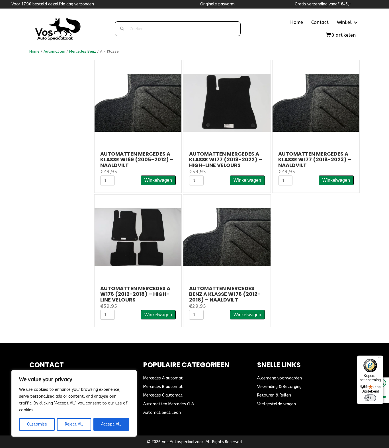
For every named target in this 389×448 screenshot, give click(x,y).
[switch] (370, 398)
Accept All (111, 424)
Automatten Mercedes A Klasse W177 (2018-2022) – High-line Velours (225, 159)
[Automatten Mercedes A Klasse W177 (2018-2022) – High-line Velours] (226, 102)
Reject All (74, 424)
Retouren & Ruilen (274, 395)
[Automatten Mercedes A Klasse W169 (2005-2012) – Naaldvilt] (138, 102)
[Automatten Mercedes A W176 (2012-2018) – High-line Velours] (138, 237)
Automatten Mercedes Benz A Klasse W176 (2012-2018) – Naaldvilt (225, 294)
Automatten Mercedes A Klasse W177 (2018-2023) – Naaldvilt (314, 159)
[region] (74, 403)
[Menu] (379, 359)
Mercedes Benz (82, 51)
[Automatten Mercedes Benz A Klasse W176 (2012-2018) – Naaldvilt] (226, 237)
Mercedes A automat (163, 378)
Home (296, 22)
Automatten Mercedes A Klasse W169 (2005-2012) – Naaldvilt (136, 159)
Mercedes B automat (163, 386)
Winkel (344, 22)
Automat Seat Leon (162, 412)
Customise (37, 424)
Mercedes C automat (163, 395)
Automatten (54, 51)
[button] (356, 22)
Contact (320, 22)
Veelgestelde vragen (276, 404)
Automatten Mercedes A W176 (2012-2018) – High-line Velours (135, 294)
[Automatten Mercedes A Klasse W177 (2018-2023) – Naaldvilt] (316, 102)
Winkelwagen (158, 180)
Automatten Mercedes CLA (168, 404)
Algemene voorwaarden (279, 378)
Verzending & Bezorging (279, 386)
